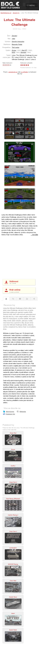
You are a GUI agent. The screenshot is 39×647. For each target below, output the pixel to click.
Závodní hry (16, 13)
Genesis (23, 52)
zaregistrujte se (12, 72)
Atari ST (24, 50)
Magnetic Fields (17, 44)
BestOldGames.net (6, 13)
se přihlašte (24, 72)
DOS (13, 52)
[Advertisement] (19, 97)
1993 (13, 38)
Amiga (14, 50)
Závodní (14, 36)
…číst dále (34, 234)
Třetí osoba (15, 47)
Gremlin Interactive (18, 41)
